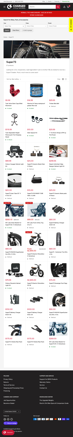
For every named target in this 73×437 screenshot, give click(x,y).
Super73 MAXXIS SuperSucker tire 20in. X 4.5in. (14, 253)
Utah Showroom (8, 1)
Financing (56, 1)
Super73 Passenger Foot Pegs (58, 283)
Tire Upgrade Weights (47, 400)
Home (5, 37)
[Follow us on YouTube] (11, 419)
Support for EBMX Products (48, 379)
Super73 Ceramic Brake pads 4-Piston (58, 194)
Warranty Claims (45, 382)
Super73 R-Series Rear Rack (35, 342)
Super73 (11, 37)
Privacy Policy (8, 379)
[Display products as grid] (63, 79)
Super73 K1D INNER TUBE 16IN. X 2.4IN (35, 194)
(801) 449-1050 (19, 1)
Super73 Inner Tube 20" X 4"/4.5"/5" (13, 194)
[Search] (58, 7)
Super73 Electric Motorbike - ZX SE (36, 284)
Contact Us (43, 388)
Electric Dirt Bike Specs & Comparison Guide (54, 403)
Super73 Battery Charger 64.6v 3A (34, 313)
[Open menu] (4, 7)
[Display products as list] (66, 79)
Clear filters (16, 30)
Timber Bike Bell (54, 103)
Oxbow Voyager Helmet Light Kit (14, 165)
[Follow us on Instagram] (8, 419)
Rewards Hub (65, 1)
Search (7, 30)
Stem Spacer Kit (32, 133)
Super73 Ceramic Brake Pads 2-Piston (36, 165)
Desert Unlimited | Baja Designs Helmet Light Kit (56, 165)
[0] (68, 7)
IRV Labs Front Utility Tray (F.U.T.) (35, 224)
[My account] (64, 7)
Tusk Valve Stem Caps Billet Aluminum (13, 104)
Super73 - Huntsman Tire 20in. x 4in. (58, 253)
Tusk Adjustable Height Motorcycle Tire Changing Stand (13, 135)
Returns (6, 382)
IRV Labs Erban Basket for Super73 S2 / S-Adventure (13, 224)
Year (5, 23)
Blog (44, 1)
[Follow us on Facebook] (5, 419)
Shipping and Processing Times (14, 388)
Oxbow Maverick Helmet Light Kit (13, 284)
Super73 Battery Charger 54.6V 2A (56, 224)
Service (42, 385)
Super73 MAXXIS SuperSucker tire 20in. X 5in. (58, 313)
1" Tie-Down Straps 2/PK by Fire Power (57, 134)
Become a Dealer (9, 403)
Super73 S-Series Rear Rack (13, 342)
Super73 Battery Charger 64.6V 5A (12, 313)
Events (49, 1)
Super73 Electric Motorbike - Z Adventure (36, 255)
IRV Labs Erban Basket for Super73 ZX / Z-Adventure (57, 343)
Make (27, 23)
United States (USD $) (10, 411)
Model (49, 23)
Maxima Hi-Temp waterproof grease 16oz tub (36, 104)
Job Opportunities (9, 400)
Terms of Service (9, 385)
